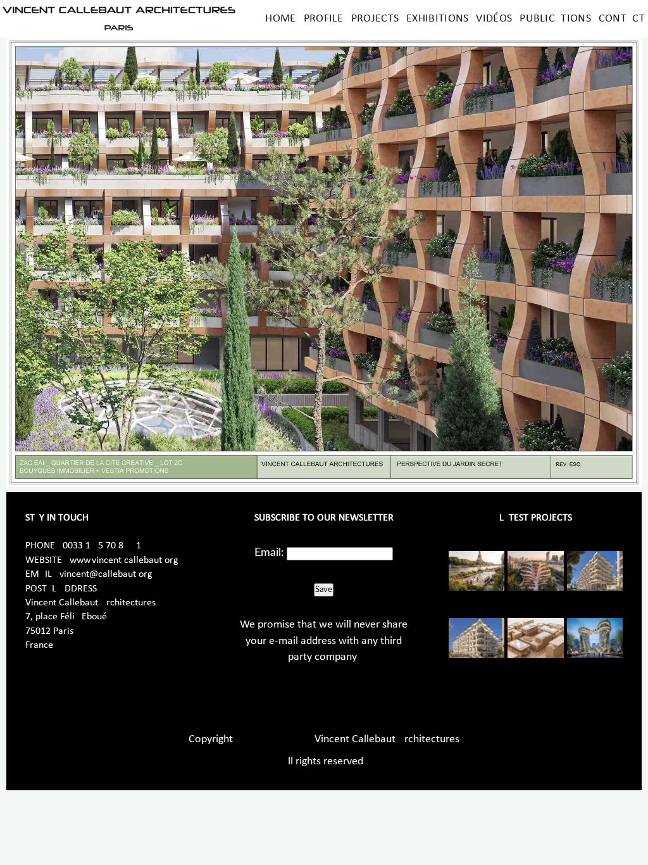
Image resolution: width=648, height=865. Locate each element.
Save (323, 589)
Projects (375, 19)
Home (280, 19)
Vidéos (494, 19)
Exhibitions (437, 19)
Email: (269, 553)
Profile (324, 19)
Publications (555, 19)
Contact (622, 19)
